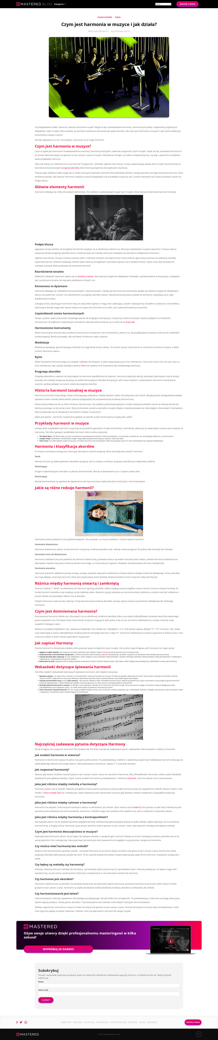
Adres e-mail (43, 990)
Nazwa (40, 982)
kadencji (137, 807)
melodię (105, 652)
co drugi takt (129, 322)
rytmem (84, 361)
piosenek (131, 778)
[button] (60, 4)
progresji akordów (70, 167)
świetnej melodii (85, 276)
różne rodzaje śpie (52, 792)
